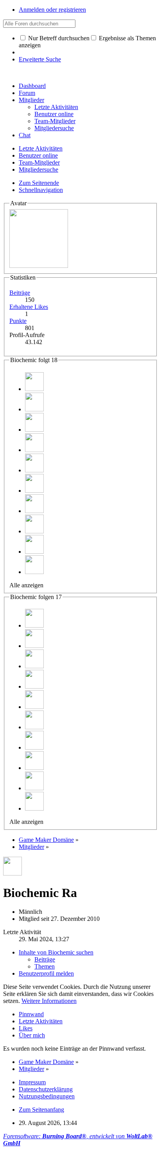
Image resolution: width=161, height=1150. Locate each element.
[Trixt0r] (34, 511)
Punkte (18, 321)
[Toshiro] (34, 490)
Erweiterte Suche (40, 59)
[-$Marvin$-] (34, 409)
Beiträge (19, 292)
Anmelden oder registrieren (52, 9)
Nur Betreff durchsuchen (58, 38)
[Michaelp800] (34, 450)
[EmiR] (34, 470)
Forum (27, 93)
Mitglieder (31, 100)
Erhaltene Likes (28, 306)
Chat (24, 135)
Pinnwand (31, 1014)
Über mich (32, 1035)
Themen (44, 966)
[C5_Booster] (34, 531)
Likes (25, 1028)
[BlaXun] (34, 551)
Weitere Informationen (49, 1001)
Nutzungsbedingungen (47, 1096)
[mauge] (34, 572)
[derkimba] (34, 429)
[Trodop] (34, 389)
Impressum (32, 1082)
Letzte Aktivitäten (41, 1021)
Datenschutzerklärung (46, 1089)
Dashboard (32, 86)
